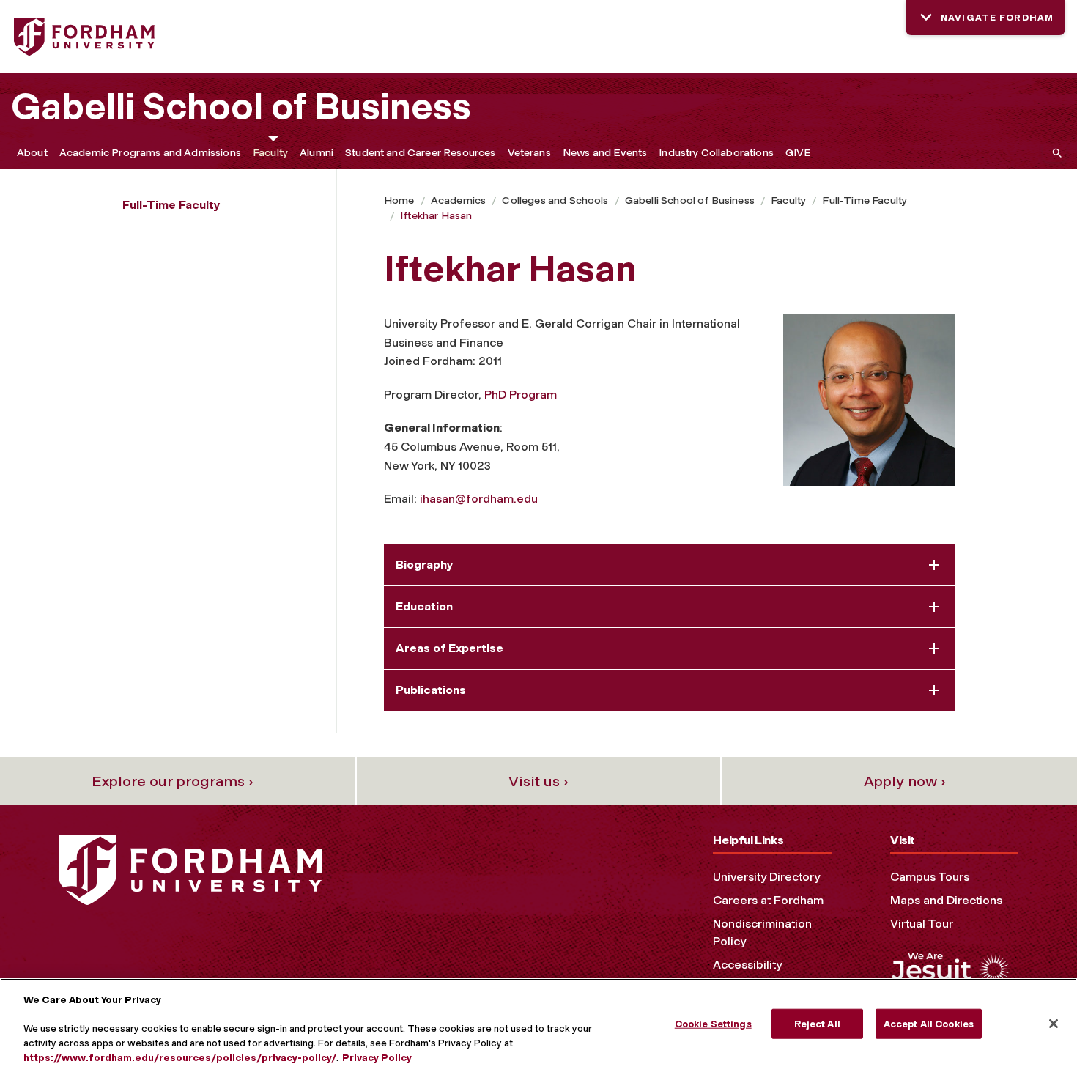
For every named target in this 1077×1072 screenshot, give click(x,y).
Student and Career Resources (420, 153)
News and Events (605, 153)
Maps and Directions (946, 900)
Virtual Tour (921, 924)
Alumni (316, 153)
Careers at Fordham (768, 900)
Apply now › (905, 781)
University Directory (766, 877)
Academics (458, 200)
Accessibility (747, 965)
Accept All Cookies (929, 1024)
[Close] (1053, 1024)
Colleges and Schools (555, 200)
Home (399, 200)
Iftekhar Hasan (436, 216)
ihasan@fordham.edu (479, 499)
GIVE (798, 153)
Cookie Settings (713, 1024)
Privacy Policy (377, 1056)
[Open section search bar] (1054, 153)
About (32, 153)
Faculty (270, 153)
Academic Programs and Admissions (150, 153)
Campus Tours (929, 877)
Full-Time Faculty (864, 200)
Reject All (817, 1024)
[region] (538, 1025)
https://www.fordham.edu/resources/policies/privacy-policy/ (179, 1056)
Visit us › (538, 781)
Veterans (529, 153)
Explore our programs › (172, 781)
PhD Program (520, 395)
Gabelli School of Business (241, 106)
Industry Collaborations (716, 153)
